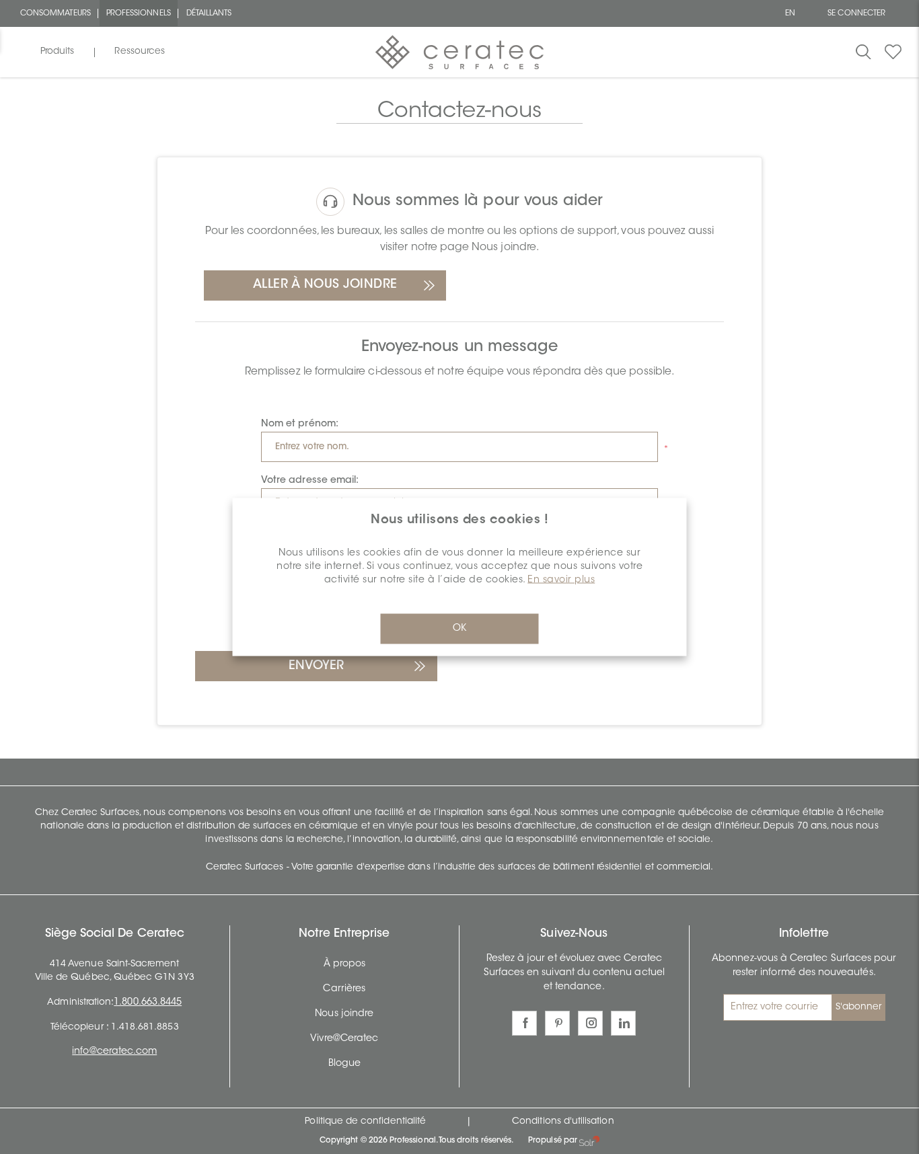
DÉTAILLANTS (209, 13)
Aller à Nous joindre (325, 285)
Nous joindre (344, 1014)
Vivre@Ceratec (344, 1039)
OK (459, 628)
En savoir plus (561, 580)
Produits (57, 51)
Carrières (344, 989)
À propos (344, 964)
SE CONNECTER (856, 13)
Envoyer (316, 666)
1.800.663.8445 (148, 1002)
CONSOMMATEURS (55, 13)
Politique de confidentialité (365, 1121)
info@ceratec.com (114, 1051)
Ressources (139, 51)
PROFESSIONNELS (138, 13)
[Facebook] (524, 1023)
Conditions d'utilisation (563, 1121)
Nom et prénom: (299, 424)
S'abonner (859, 1007)
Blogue (344, 1064)
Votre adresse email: (310, 481)
